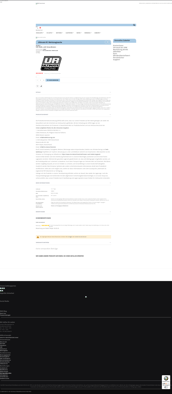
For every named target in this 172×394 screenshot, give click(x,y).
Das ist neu (3, 313)
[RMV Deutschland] (86, 13)
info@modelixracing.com (47, 137)
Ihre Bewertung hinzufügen (55, 73)
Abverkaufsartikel (4, 362)
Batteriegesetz (4, 350)
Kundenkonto (4, 368)
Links (1, 2)
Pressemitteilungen (5, 315)
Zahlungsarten (4, 375)
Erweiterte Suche (4, 378)
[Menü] (169, 376)
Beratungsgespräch (5, 355)
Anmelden (148, 3)
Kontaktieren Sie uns (156, 3)
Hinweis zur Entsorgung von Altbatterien (59, 205)
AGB (1, 347)
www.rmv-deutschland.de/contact (9, 337)
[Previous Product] (106, 42)
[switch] (166, 387)
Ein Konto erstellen (167, 3)
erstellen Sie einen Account (80, 236)
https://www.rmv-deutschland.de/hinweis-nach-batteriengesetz (81, 154)
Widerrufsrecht (4, 371)
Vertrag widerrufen (5, 373)
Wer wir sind (3, 342)
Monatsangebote (4, 356)
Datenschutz (3, 349)
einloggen (70, 236)
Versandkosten (51, 47)
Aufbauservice (4, 363)
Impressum (3, 345)
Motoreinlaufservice (5, 360)
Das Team (2, 343)
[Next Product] (109, 42)
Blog (37, 26)
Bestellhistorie (4, 369)
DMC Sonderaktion (5, 358)
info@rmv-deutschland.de (48, 147)
